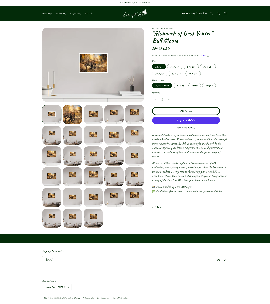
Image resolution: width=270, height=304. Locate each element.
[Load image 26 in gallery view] (51, 218)
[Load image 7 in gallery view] (72, 135)
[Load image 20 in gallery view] (134, 176)
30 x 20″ (207, 66)
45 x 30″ (176, 73)
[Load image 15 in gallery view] (134, 156)
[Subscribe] (94, 259)
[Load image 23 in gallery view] (93, 197)
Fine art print (162, 85)
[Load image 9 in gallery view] (113, 135)
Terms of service (103, 298)
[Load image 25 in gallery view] (134, 197)
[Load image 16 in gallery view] (51, 176)
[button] (211, 13)
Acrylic (208, 85)
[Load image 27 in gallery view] (72, 218)
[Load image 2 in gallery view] (72, 114)
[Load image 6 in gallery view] (51, 135)
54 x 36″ (193, 73)
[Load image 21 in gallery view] (51, 197)
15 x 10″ (174, 66)
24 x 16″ (191, 66)
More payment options (186, 127)
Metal (195, 85)
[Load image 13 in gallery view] (93, 156)
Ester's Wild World (57, 298)
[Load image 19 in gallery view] (113, 176)
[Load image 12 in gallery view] (72, 156)
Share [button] (158, 207)
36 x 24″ (159, 73)
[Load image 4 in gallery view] (113, 114)
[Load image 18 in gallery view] (93, 176)
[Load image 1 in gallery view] (51, 114)
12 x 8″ (159, 66)
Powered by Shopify (72, 298)
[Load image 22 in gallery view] (72, 197)
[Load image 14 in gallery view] (113, 156)
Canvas (180, 85)
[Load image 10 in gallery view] (134, 135)
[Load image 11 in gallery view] (51, 156)
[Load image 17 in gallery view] (72, 176)
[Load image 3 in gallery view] (93, 114)
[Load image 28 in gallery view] (93, 218)
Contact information (120, 298)
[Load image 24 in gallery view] (113, 197)
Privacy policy (88, 298)
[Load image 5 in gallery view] (134, 114)
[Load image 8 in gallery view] (93, 135)
